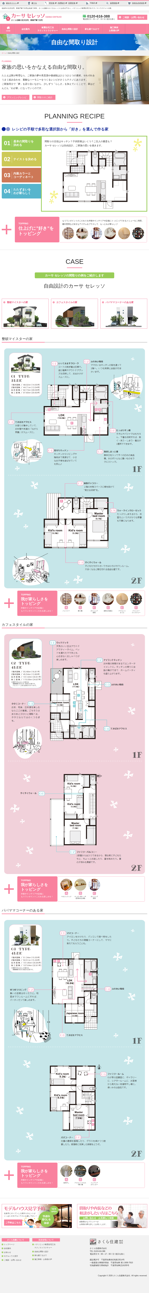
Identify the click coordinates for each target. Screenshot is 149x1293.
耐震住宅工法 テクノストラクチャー (48, 29)
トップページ (9, 1244)
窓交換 (51, 3)
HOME (8, 31)
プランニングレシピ (16, 97)
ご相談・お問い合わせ (133, 17)
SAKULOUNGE (138, 3)
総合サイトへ (11, 3)
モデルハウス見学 (11, 1256)
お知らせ (7, 1252)
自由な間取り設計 (70, 29)
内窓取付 (61, 3)
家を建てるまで (92, 29)
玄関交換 (71, 3)
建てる (34, 3)
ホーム (4, 53)
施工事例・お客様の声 (43, 1259)
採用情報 (113, 3)
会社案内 (26, 29)
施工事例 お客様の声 (114, 29)
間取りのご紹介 (45, 97)
